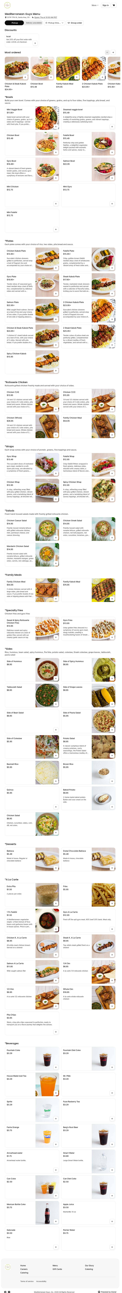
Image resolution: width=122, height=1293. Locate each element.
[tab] (15, 22)
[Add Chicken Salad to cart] (56, 832)
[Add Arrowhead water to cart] (56, 1170)
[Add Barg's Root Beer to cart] (112, 1144)
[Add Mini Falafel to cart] (56, 229)
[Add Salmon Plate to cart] (56, 319)
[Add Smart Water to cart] (112, 1170)
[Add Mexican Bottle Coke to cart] (56, 1221)
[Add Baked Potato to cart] (112, 807)
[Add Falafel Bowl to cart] (112, 152)
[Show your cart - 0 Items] (113, 5)
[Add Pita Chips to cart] (56, 1032)
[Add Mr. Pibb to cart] (112, 1093)
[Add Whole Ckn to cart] (112, 1006)
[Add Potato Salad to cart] (112, 755)
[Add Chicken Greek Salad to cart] (112, 537)
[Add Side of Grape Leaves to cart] (112, 704)
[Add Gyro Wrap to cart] (56, 473)
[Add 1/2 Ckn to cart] (56, 1006)
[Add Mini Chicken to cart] (56, 203)
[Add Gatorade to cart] (56, 1247)
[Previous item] (107, 52)
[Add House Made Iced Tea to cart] (56, 1093)
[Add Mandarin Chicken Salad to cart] (56, 563)
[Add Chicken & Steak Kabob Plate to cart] (25, 77)
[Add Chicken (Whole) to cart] (56, 435)
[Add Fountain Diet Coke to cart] (112, 1067)
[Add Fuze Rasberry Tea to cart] (112, 1118)
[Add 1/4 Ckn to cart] (112, 980)
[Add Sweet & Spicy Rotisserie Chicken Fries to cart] (56, 637)
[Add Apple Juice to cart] (112, 1221)
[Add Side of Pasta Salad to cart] (112, 729)
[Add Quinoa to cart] (56, 807)
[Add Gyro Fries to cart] (112, 637)
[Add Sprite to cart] (56, 1118)
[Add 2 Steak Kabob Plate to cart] (112, 345)
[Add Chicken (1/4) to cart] (56, 409)
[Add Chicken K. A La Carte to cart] (56, 954)
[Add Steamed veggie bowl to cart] (112, 126)
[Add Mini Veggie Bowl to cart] (56, 126)
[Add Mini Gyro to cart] (112, 203)
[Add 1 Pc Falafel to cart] (56, 929)
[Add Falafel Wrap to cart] (112, 473)
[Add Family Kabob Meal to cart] (76, 77)
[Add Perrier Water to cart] (112, 1247)
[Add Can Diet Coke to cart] (112, 1195)
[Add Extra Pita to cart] (56, 903)
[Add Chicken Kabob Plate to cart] (56, 268)
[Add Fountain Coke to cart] (56, 1067)
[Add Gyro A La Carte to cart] (112, 929)
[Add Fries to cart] (112, 903)
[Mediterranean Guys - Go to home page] (7, 5)
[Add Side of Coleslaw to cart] (56, 755)
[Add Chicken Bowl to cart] (51, 77)
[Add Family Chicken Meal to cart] (112, 435)
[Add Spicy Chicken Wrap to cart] (112, 499)
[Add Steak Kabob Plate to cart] (112, 293)
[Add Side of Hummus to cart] (56, 678)
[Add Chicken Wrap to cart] (56, 499)
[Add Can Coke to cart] (56, 1195)
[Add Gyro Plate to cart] (56, 293)
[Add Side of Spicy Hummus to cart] (112, 678)
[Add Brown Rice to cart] (112, 781)
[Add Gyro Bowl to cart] (56, 178)
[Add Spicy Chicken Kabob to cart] (56, 370)
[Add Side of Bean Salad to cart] (56, 729)
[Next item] (113, 52)
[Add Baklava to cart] (56, 868)
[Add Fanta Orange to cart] (56, 1144)
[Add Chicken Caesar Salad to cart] (56, 537)
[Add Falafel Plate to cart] (112, 268)
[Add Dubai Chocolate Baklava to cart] (112, 868)
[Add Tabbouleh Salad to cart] (56, 704)
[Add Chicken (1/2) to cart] (112, 409)
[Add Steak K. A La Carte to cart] (112, 954)
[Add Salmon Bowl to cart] (112, 178)
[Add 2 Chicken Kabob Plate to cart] (102, 77)
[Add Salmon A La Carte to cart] (56, 980)
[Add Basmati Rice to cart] (56, 781)
